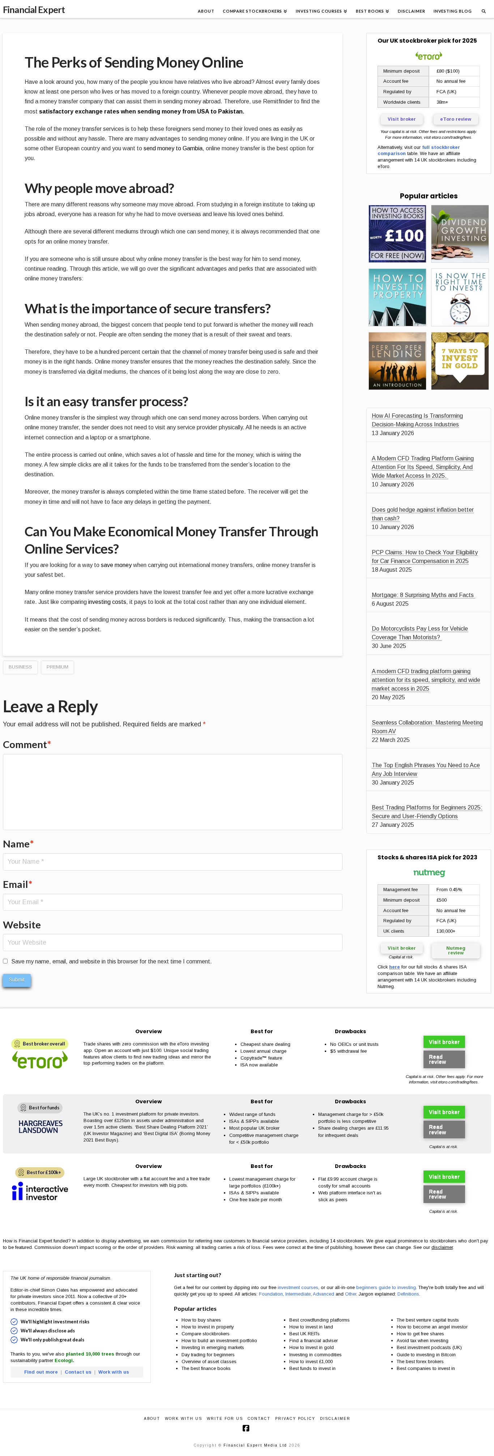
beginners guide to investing (386, 1287)
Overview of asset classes (209, 1361)
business (20, 667)
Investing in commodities (315, 1354)
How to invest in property (208, 1327)
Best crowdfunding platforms (319, 1320)
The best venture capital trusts (428, 1320)
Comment (27, 744)
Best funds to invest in (312, 1368)
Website (22, 925)
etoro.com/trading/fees (451, 137)
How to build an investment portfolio (219, 1340)
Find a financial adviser (313, 1340)
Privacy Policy (295, 1419)
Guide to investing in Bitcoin (426, 1354)
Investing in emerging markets (213, 1347)
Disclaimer (335, 1419)
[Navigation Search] (483, 9)
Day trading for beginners (208, 1354)
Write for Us (225, 1419)
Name (18, 844)
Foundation (271, 1294)
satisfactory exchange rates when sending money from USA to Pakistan (141, 111)
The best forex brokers (420, 1361)
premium (57, 667)
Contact (259, 1419)
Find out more (41, 1372)
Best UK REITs (304, 1333)
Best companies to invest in (426, 1368)
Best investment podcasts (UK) (429, 1347)
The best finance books (206, 1368)
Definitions (408, 1294)
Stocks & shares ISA (407, 857)
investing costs (107, 602)
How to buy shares (201, 1320)
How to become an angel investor (432, 1327)
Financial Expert (34, 9)
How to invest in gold (311, 1347)
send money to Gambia (173, 148)
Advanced (323, 1294)
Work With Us (183, 1419)
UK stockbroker (413, 40)
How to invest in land (311, 1327)
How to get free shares (420, 1333)
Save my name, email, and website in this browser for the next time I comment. (111, 961)
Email (18, 884)
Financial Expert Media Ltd (255, 1445)
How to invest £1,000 (311, 1361)
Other (350, 1294)
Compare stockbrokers (206, 1333)
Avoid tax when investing (422, 1340)
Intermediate (298, 1294)
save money (116, 565)
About (152, 1419)
